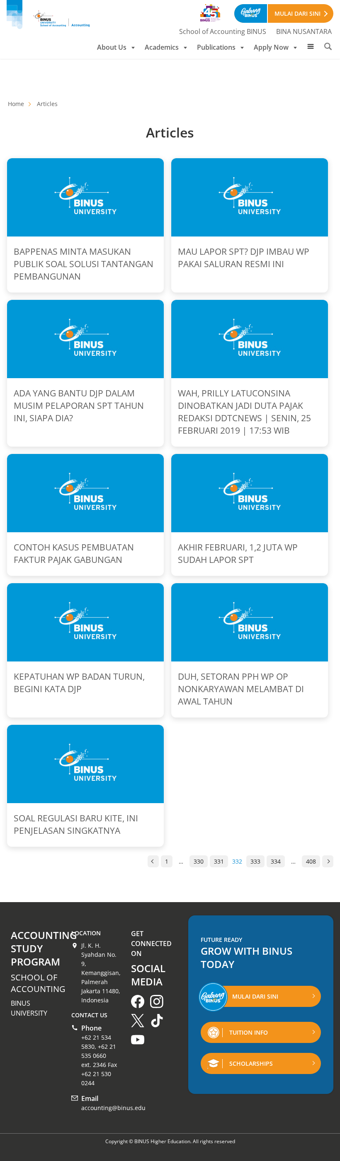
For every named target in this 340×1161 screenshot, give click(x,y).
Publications (216, 47)
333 (255, 861)
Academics (162, 47)
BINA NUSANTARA (304, 31)
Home (16, 104)
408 (311, 861)
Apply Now (271, 47)
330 (199, 861)
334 (276, 861)
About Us (111, 47)
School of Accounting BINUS (222, 31)
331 (219, 861)
